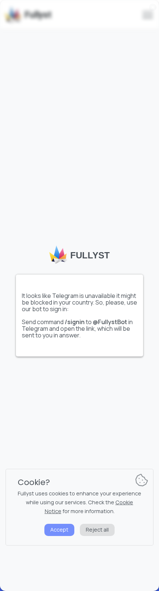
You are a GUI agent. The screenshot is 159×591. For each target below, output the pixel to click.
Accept (59, 529)
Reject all (97, 529)
